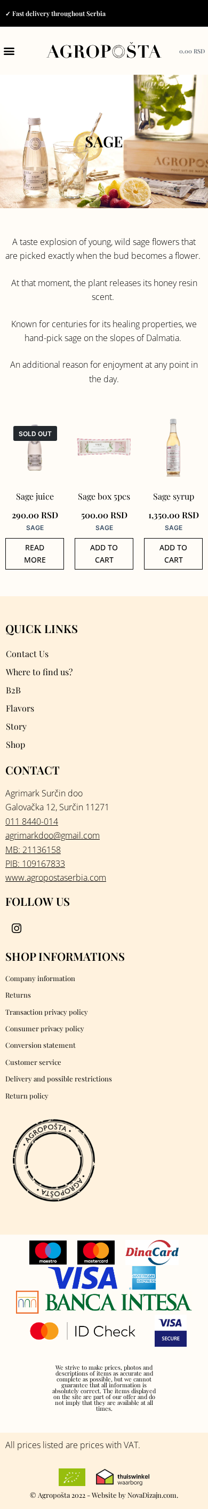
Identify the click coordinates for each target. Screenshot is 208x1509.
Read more (35, 553)
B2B (13, 690)
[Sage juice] (34, 447)
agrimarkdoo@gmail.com (52, 835)
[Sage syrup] (173, 447)
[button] (9, 51)
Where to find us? (39, 671)
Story (16, 726)
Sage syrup (173, 496)
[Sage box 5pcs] (104, 447)
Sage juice (35, 496)
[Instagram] (16, 929)
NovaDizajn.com (152, 1494)
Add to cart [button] (104, 553)
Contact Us (27, 653)
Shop (15, 744)
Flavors (20, 708)
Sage (35, 528)
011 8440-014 (31, 821)
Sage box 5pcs (104, 496)
